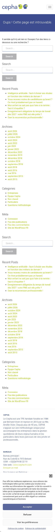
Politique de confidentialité (35, 528)
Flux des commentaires (18, 225)
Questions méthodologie (19, 205)
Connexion (13, 219)
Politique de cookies (16, 528)
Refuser (27, 514)
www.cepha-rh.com (22, 465)
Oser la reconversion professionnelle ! (25, 117)
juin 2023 (12, 146)
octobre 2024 (14, 137)
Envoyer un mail (10, 467)
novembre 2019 (15, 155)
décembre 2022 (15, 152)
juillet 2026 (12, 134)
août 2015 (12, 179)
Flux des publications (17, 222)
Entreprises (13, 193)
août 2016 (12, 170)
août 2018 (12, 167)
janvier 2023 (13, 149)
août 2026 (12, 131)
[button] (50, 475)
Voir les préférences (27, 522)
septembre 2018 (15, 164)
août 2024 (12, 140)
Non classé (13, 199)
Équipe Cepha (14, 196)
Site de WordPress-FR (18, 228)
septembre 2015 (15, 176)
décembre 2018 (15, 158)
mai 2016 (12, 173)
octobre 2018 (14, 161)
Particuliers (13, 202)
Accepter (27, 507)
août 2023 (12, 143)
